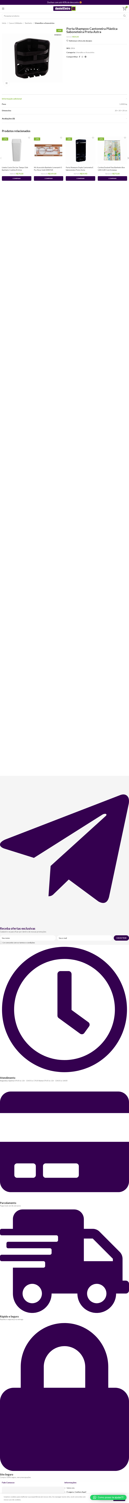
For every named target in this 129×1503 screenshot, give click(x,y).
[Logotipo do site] (64, 8)
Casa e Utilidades (15, 23)
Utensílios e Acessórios (44, 23)
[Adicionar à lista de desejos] (29, 138)
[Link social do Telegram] (85, 57)
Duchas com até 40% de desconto (63, 2)
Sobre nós (71, 1488)
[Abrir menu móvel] (3, 8)
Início (4, 23)
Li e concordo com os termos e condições (19, 943)
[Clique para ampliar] (6, 83)
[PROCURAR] (124, 15)
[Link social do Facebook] (79, 57)
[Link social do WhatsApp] (82, 57)
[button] (108, 1497)
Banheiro (28, 23)
